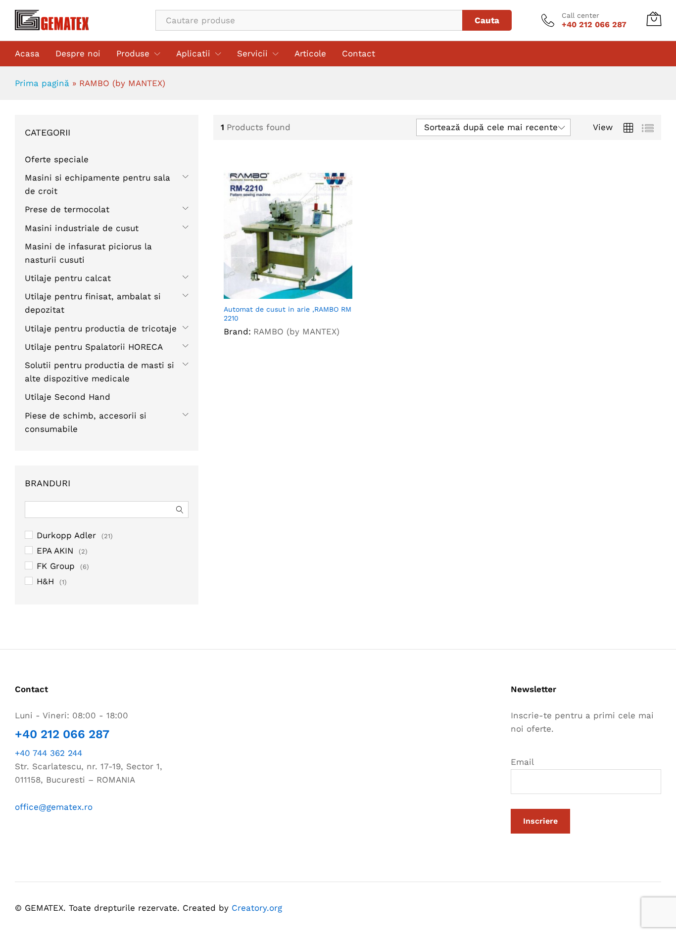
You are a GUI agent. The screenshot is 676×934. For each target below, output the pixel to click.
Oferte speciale (57, 159)
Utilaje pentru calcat (68, 278)
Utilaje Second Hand (67, 397)
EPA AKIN (55, 551)
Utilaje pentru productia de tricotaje (101, 328)
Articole (310, 53)
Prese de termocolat (67, 209)
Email (522, 762)
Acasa (27, 53)
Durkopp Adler (66, 535)
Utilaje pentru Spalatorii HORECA (94, 347)
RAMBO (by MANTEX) (296, 331)
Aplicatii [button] (193, 53)
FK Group (56, 566)
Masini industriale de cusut (82, 228)
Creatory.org (257, 908)
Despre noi (77, 53)
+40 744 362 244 (48, 753)
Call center (580, 15)
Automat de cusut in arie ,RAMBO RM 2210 (287, 313)
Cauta (487, 20)
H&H (45, 581)
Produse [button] (132, 53)
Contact (358, 53)
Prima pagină (42, 83)
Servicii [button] (252, 53)
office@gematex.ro (54, 807)
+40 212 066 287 (62, 734)
